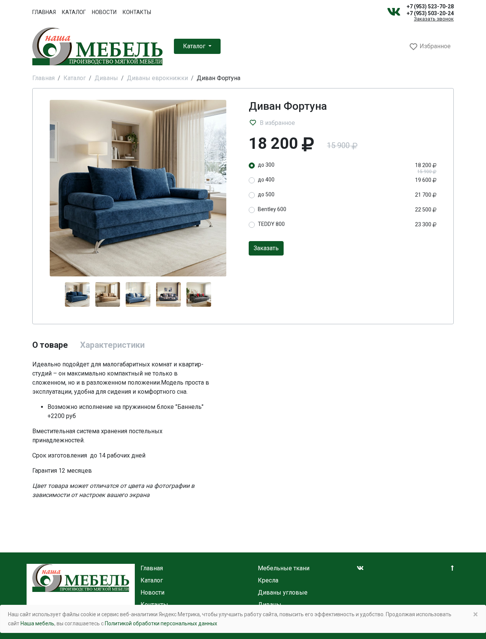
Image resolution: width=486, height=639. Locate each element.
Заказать (266, 248)
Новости (104, 12)
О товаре (50, 345)
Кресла (268, 580)
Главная (44, 12)
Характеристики (112, 345)
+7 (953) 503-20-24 (430, 13)
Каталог (74, 12)
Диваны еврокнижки (157, 78)
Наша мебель (37, 623)
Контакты (137, 12)
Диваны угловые (283, 592)
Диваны (106, 78)
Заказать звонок (434, 19)
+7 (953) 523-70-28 (430, 6)
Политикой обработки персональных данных (161, 623)
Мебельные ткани (283, 568)
